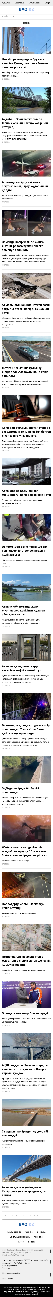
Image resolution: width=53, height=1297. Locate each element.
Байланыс (41, 1232)
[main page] (26, 11)
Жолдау (31, 1242)
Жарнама (29, 1232)
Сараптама (19, 3)
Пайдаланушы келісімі (11, 1273)
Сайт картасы (7, 1278)
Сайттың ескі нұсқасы (20, 1237)
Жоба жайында (14, 1232)
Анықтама (38, 1237)
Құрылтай (6, 3)
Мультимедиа (34, 3)
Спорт (47, 3)
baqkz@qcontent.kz (10, 1266)
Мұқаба (5, 16)
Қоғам (21, 1242)
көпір (12, 16)
